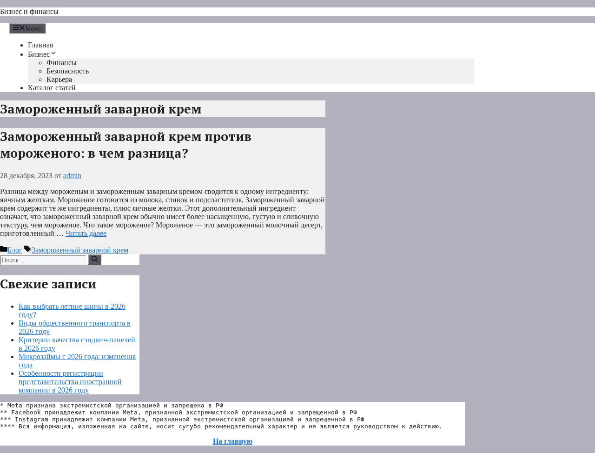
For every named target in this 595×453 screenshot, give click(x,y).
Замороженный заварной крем (80, 250)
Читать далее (86, 233)
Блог (14, 250)
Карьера (59, 79)
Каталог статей (52, 88)
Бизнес (39, 54)
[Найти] (94, 259)
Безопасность (67, 71)
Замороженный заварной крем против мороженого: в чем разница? (125, 144)
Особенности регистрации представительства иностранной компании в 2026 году (70, 381)
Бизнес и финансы (29, 11)
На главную (232, 441)
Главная (40, 45)
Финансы (61, 63)
